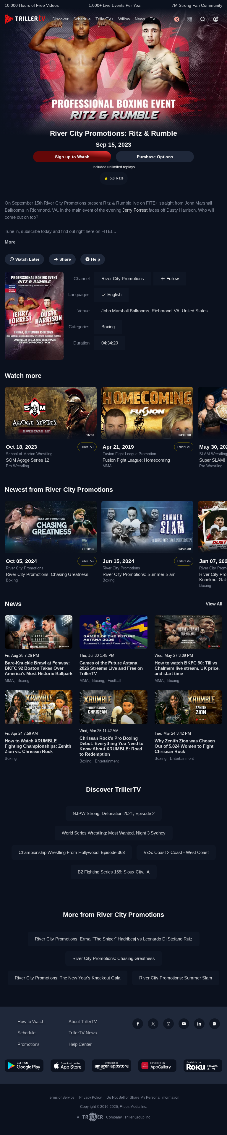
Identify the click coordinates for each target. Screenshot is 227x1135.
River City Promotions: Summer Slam (139, 574)
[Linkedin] (199, 1023)
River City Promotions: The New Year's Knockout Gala (67, 977)
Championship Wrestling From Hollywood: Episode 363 (72, 852)
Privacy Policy (90, 1097)
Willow (124, 19)
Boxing (108, 326)
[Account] (215, 19)
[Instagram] (168, 1023)
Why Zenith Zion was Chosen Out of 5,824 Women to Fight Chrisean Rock (185, 746)
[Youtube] (184, 1023)
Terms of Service (61, 1097)
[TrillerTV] (25, 19)
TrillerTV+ (104, 19)
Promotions (28, 1044)
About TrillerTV (83, 1021)
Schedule (82, 19)
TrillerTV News (83, 1032)
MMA (9, 681)
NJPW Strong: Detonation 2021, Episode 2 (114, 813)
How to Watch (30, 1021)
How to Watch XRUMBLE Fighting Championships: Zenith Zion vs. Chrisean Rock (38, 746)
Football (114, 681)
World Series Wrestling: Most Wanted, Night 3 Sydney (114, 832)
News (140, 19)
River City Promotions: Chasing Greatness (47, 574)
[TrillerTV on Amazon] (111, 1065)
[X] (153, 1023)
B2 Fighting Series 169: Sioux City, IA (114, 871)
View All (214, 603)
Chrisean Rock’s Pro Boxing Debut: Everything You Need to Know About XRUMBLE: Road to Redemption (111, 746)
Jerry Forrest (134, 210)
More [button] (10, 241)
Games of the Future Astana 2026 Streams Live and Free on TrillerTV (111, 668)
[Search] (202, 19)
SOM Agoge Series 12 (27, 460)
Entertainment (107, 761)
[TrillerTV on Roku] (203, 1065)
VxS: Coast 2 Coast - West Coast (176, 852)
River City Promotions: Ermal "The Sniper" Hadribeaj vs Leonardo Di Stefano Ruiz (113, 938)
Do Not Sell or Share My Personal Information (142, 1097)
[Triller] (214, 1023)
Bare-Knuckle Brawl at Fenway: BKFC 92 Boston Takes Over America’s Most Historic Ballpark (38, 668)
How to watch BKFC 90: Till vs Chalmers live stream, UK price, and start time (187, 668)
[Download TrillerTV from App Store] (68, 1065)
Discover (60, 19)
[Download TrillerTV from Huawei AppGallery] (157, 1065)
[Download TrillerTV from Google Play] (24, 1065)
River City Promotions (122, 278)
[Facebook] (137, 1023)
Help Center (80, 1044)
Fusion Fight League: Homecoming (136, 460)
